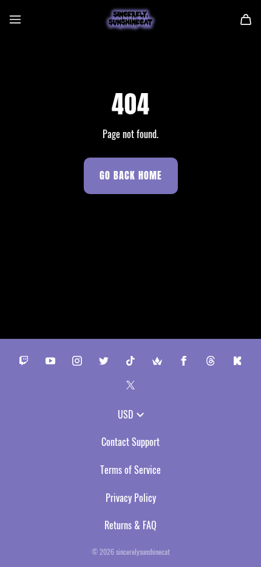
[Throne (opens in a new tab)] (157, 361)
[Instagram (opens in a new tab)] (77, 361)
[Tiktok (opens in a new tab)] (130, 361)
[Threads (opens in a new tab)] (210, 361)
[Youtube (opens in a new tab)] (50, 361)
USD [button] (125, 414)
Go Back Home (131, 176)
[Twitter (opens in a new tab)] (103, 361)
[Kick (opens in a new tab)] (237, 361)
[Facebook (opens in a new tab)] (184, 361)
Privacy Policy (131, 497)
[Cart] (245, 19)
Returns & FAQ (130, 525)
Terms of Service (130, 469)
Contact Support (130, 441)
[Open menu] (15, 19)
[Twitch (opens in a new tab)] (23, 361)
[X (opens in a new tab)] (130, 385)
